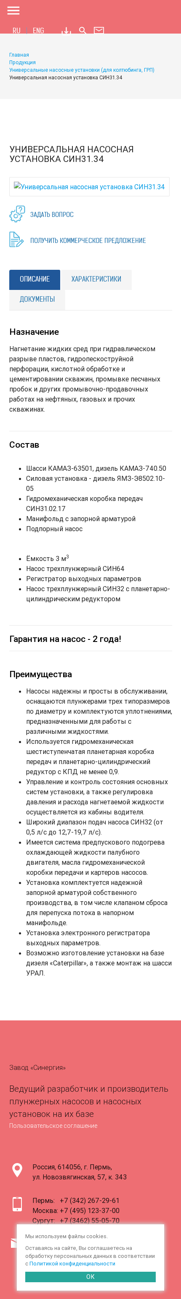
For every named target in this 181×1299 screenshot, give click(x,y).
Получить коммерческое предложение (88, 241)
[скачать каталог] (66, 31)
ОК (90, 1277)
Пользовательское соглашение (53, 1125)
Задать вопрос (52, 215)
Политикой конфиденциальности (72, 1263)
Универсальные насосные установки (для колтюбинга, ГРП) (81, 70)
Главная (19, 55)
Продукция (22, 62)
